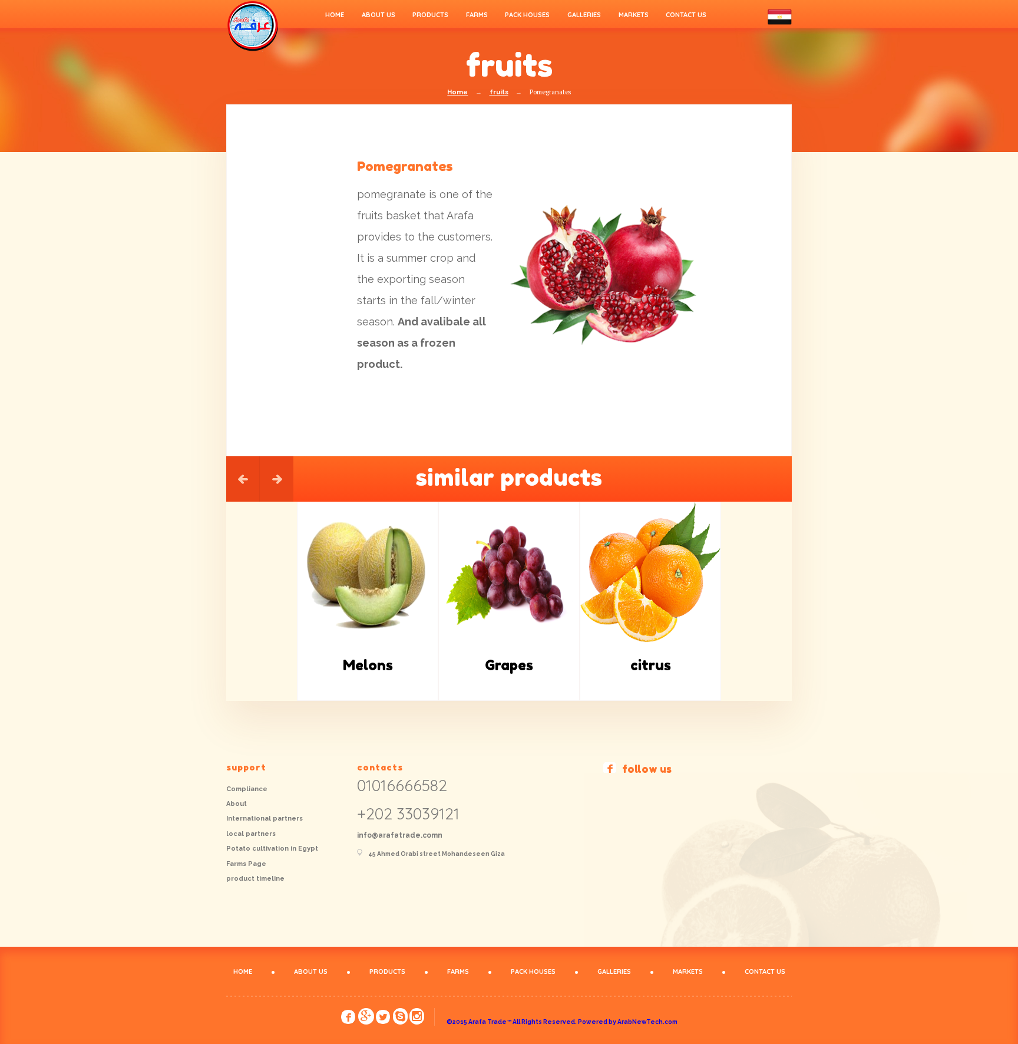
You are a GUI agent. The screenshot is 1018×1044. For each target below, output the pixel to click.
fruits (499, 92)
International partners (264, 818)
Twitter (383, 1018)
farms (477, 15)
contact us (686, 15)
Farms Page (246, 864)
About (236, 804)
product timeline (255, 878)
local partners (251, 834)
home (334, 15)
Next (276, 479)
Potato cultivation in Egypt (272, 848)
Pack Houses (527, 15)
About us (378, 15)
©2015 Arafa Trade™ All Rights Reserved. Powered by (532, 1021)
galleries (584, 15)
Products (430, 15)
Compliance (246, 789)
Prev (242, 479)
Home (457, 92)
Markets (634, 15)
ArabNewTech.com (647, 1021)
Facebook (348, 1018)
